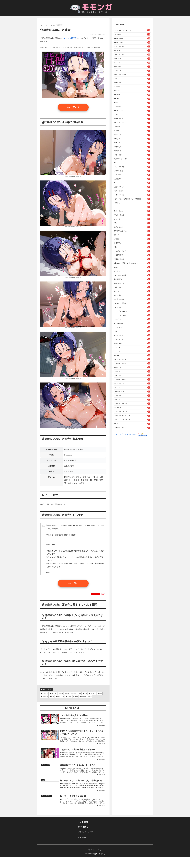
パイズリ (45, 693)
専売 (85, 693)
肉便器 (69, 696)
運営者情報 (82, 837)
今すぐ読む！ (73, 107)
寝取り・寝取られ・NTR (73, 693)
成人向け (93, 693)
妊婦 (61, 693)
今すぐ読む (73, 583)
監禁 (52, 696)
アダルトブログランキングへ (125, 434)
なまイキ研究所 (47, 689)
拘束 (100, 693)
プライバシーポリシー (86, 832)
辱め (76, 696)
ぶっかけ (54, 693)
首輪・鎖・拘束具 (86, 696)
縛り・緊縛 (60, 696)
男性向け (45, 696)
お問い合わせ (83, 827)
